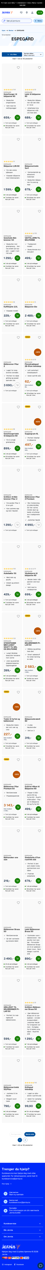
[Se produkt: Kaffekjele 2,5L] (12, 304)
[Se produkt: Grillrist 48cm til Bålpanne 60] (33, 791)
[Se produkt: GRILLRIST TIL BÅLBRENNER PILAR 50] (12, 1016)
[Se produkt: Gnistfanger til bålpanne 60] (12, 99)
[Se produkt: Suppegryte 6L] (33, 434)
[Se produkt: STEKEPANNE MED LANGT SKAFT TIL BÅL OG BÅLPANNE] (12, 649)
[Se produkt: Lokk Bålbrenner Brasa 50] (33, 937)
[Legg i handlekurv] (17, 117)
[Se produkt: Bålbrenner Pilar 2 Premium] (33, 504)
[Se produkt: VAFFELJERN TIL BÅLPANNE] (33, 241)
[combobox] (19, 21)
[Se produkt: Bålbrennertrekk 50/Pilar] (12, 1090)
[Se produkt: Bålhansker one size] (12, 862)
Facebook (20, 1264)
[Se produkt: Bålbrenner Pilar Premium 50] (12, 791)
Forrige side (16, 1134)
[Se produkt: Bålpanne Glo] (33, 304)
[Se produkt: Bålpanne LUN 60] (12, 170)
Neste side (30, 1134)
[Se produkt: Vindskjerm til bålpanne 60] (33, 577)
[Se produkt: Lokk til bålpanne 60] (33, 99)
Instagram (8, 1264)
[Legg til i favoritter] (18, 67)
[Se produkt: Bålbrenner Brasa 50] (12, 937)
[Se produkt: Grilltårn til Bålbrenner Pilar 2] (12, 504)
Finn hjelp (5, 1184)
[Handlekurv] (39, 12)
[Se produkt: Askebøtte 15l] (12, 577)
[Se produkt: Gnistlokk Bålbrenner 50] (12, 241)
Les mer (23, 5)
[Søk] (4, 21)
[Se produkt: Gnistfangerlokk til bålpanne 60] (12, 434)
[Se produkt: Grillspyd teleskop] (33, 1090)
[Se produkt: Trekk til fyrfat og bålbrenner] (12, 721)
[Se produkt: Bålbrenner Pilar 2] (12, 367)
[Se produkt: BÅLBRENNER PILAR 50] (33, 649)
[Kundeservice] (21, 12)
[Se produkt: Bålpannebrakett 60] (33, 721)
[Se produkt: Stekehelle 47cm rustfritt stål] (33, 862)
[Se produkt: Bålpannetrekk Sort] (33, 170)
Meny (40, 21)
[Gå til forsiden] (7, 12)
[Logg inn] (32, 12)
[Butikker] (27, 12)
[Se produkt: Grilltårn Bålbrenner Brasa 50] (33, 1016)
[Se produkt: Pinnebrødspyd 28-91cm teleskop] (33, 367)
